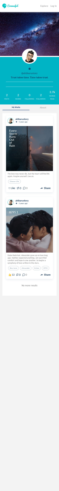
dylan (36, 268)
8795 (46, 268)
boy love (13, 268)
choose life (14, 181)
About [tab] (43, 107)
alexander (26, 268)
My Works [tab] (16, 107)
